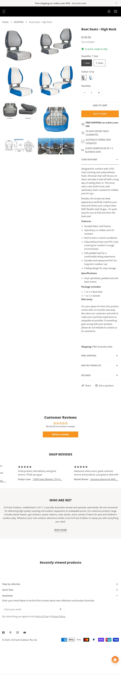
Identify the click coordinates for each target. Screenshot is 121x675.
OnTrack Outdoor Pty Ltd (24, 639)
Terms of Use (41, 616)
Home (5, 21)
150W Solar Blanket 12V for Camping (39, 479)
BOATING (19, 21)
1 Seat (87, 62)
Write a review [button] (60, 434)
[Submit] (60, 609)
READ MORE (60, 529)
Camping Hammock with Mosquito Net (95, 479)
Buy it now (100, 113)
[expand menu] (4, 11)
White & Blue (91, 77)
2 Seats (99, 62)
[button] (115, 11)
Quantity (86, 85)
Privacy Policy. (58, 616)
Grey (84, 77)
